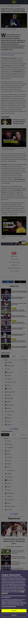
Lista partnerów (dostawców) (9, 606)
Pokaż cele (14, 615)
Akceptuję (14, 610)
